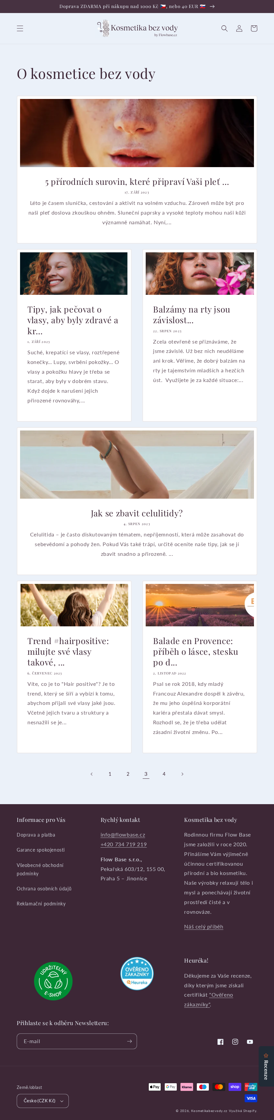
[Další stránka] (182, 774)
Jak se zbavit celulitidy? (137, 513)
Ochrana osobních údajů (44, 888)
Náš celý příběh (203, 926)
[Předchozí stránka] (92, 774)
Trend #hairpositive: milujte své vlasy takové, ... (68, 651)
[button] (20, 28)
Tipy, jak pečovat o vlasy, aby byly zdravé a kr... (73, 320)
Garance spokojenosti (41, 850)
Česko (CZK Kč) (39, 1100)
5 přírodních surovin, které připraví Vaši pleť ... (137, 181)
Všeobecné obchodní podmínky (40, 869)
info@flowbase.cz (123, 834)
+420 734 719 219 (124, 844)
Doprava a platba (36, 835)
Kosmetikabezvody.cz (209, 1111)
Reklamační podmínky (41, 903)
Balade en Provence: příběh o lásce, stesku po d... (196, 651)
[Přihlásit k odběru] (129, 1041)
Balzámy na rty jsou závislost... (192, 314)
